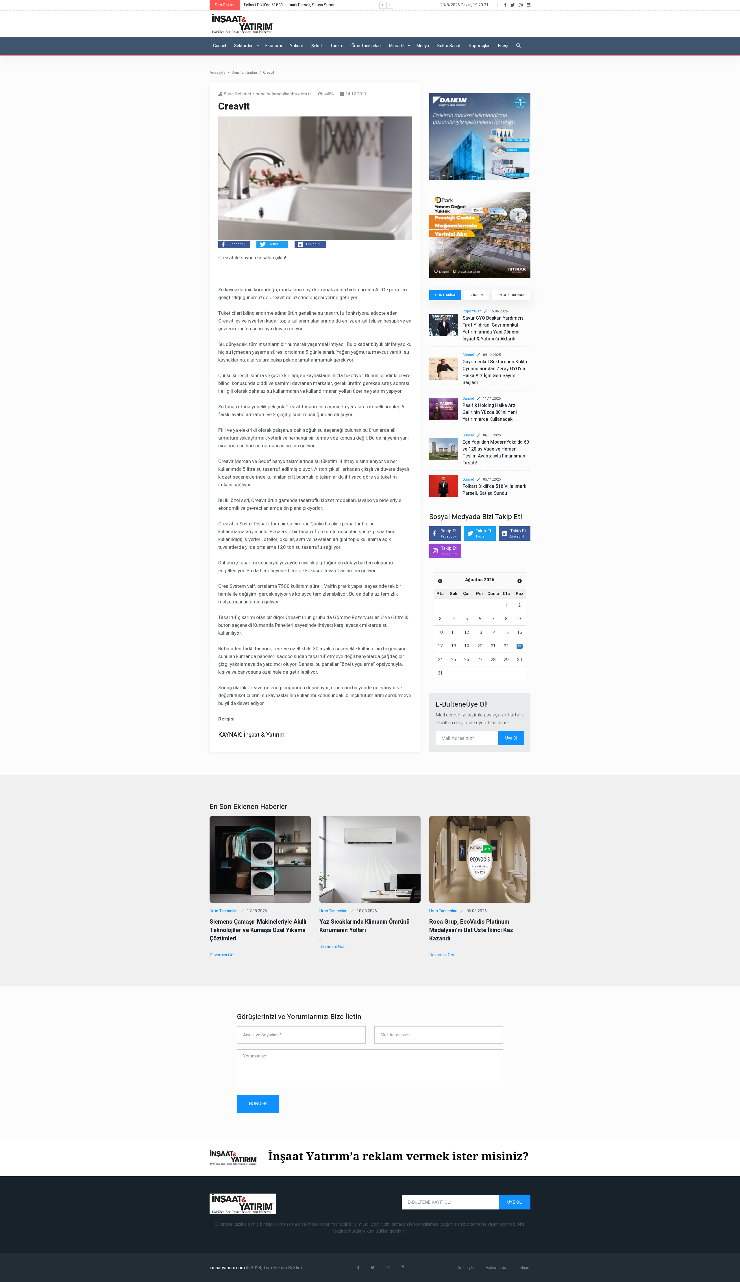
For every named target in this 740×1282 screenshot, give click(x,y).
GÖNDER (258, 1103)
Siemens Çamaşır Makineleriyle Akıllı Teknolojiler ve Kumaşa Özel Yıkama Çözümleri (258, 930)
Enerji (503, 45)
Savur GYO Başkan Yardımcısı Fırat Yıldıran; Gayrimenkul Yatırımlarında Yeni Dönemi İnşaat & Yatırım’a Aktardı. (493, 328)
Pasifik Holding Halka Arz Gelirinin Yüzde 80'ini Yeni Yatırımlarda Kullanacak (489, 412)
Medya (422, 45)
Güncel (219, 45)
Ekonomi (273, 45)
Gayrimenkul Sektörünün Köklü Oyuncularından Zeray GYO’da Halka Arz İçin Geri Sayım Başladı (494, 372)
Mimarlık (397, 45)
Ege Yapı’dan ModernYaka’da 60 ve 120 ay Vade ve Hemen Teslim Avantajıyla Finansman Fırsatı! (495, 452)
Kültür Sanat (448, 45)
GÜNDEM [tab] (476, 295)
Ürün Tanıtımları (366, 45)
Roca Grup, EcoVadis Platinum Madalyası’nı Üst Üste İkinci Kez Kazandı (471, 930)
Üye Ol (511, 738)
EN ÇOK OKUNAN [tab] (511, 295)
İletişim (523, 1268)
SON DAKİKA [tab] (445, 295)
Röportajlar (479, 45)
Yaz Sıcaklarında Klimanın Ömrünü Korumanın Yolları (364, 926)
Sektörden (244, 45)
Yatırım (296, 45)
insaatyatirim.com (228, 1267)
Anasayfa (217, 72)
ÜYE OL (514, 1202)
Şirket (316, 45)
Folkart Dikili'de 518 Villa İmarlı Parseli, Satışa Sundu (494, 490)
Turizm (336, 45)
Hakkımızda (496, 1268)
